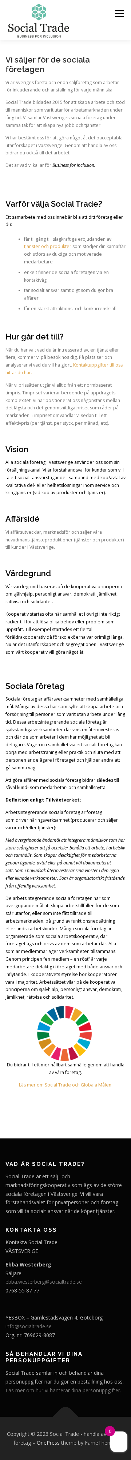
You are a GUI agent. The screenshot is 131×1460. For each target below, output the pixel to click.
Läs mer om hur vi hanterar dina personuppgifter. (63, 1390)
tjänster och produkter (47, 246)
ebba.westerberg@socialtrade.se (43, 1281)
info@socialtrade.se (28, 1326)
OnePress (48, 1442)
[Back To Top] (66, 1417)
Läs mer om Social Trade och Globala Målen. (65, 1085)
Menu (119, 14)
